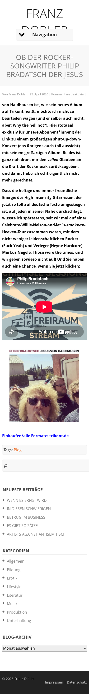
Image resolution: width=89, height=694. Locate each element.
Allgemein (15, 561)
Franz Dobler (44, 22)
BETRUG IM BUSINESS (26, 517)
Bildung (13, 569)
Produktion (17, 612)
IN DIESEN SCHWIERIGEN (29, 508)
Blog (18, 449)
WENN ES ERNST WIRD (27, 500)
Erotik (12, 578)
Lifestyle (14, 586)
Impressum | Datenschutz (66, 682)
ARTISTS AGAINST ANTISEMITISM (35, 534)
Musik (12, 603)
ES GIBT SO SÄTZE (22, 525)
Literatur (15, 595)
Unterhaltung (19, 620)
